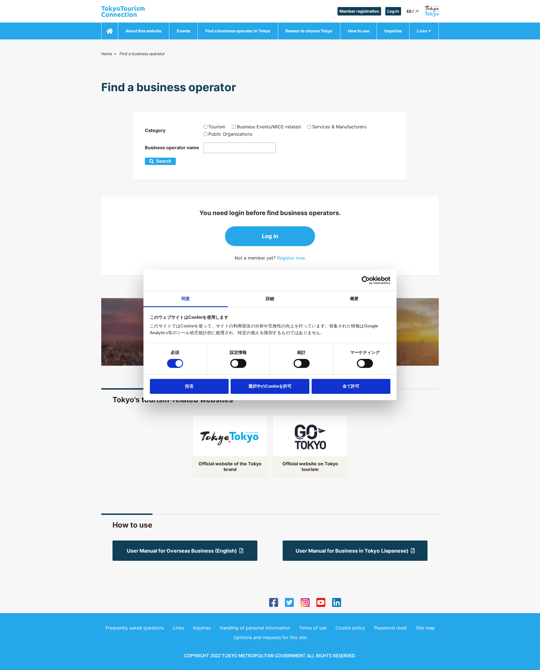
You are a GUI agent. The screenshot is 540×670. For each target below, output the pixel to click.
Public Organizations (230, 134)
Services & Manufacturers (339, 126)
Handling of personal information (255, 628)
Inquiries (393, 30)
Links (422, 31)
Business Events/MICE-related (269, 126)
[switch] (238, 363)
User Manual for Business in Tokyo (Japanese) (352, 551)
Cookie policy (350, 628)
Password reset (390, 628)
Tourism (216, 126)
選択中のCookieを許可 (270, 386)
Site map (425, 628)
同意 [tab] (185, 298)
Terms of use (313, 628)
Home (106, 53)
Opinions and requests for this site (270, 637)
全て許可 (351, 386)
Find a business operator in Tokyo (237, 30)
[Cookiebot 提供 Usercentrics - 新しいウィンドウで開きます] (365, 280)
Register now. (291, 258)
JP (417, 11)
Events (183, 30)
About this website (143, 30)
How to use (358, 30)
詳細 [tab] (270, 298)
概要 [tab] (354, 298)
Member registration (359, 11)
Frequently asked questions (134, 628)
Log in (393, 11)
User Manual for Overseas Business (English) (182, 551)
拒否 (189, 386)
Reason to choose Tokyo (308, 30)
